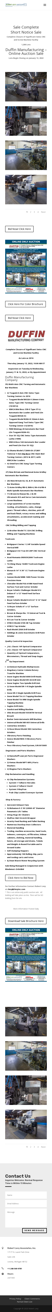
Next (43, 212)
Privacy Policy (15, 1299)
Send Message (34, 1230)
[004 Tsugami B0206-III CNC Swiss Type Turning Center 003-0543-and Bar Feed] (26, 204)
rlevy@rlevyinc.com (16, 889)
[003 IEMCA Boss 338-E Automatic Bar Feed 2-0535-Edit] (26, 170)
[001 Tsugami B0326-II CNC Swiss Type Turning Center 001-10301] (26, 101)
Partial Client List (24, 1302)
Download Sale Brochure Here (26, 921)
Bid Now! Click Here (19, 229)
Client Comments (32, 1299)
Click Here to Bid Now (20, 877)
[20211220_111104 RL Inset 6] (26, 135)
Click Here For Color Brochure (25, 304)
